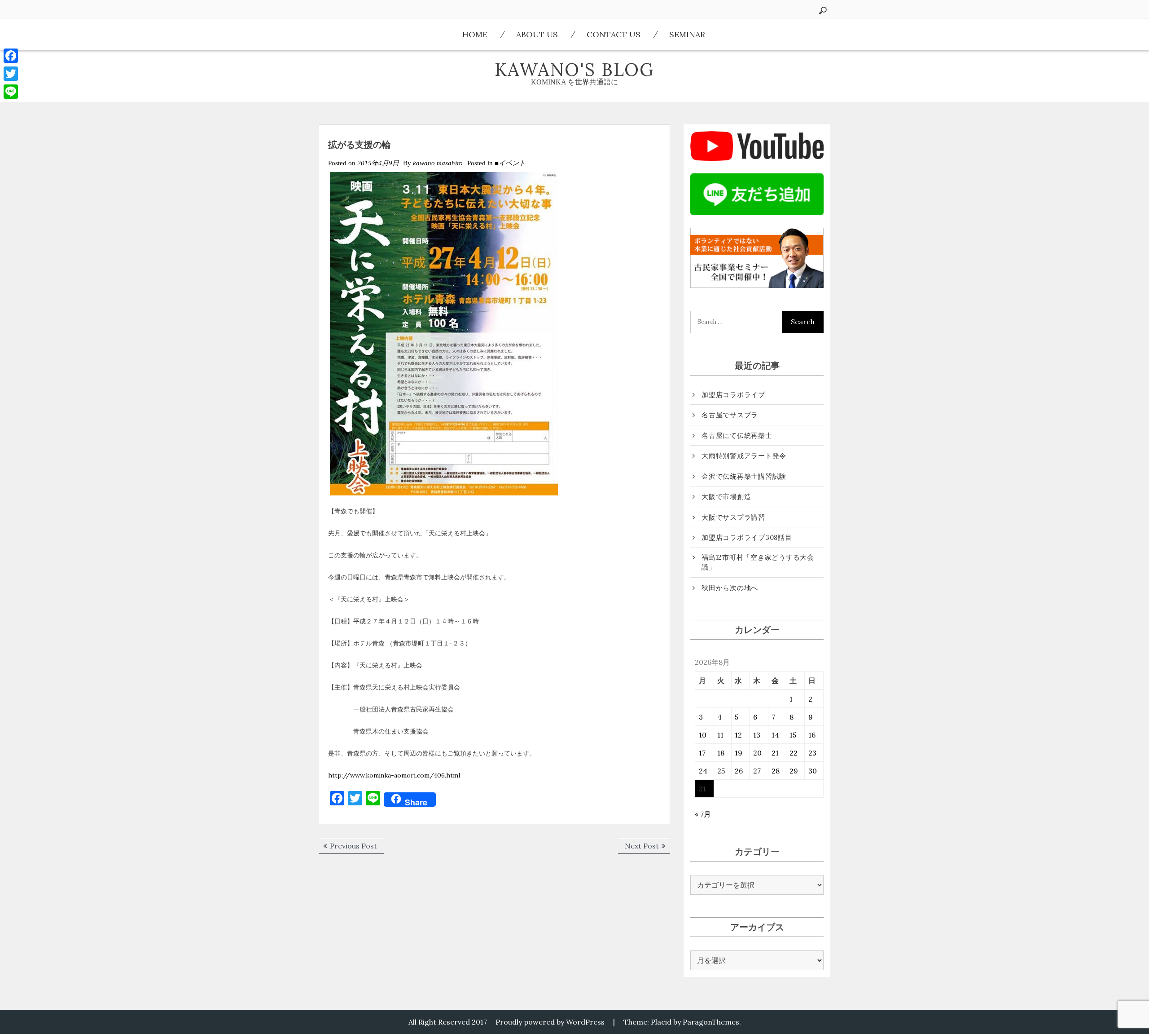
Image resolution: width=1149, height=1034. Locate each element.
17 (702, 752)
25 (721, 770)
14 (775, 734)
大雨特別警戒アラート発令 (744, 455)
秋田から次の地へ (730, 587)
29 (793, 770)
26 (739, 770)
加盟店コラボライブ (733, 394)
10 (702, 734)
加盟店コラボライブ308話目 (747, 537)
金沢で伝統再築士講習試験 (744, 476)
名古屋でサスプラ (730, 415)
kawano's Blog (574, 69)
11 (720, 734)
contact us (613, 34)
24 (703, 770)
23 (812, 752)
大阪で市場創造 (726, 496)
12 (738, 734)
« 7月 (703, 813)
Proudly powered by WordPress (550, 1021)
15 (792, 734)
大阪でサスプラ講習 (733, 517)
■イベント (510, 163)
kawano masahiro (438, 163)
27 (757, 770)
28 (776, 770)
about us (537, 34)
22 (793, 752)
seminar (687, 34)
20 (757, 752)
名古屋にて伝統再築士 (737, 435)
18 (720, 752)
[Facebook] (11, 56)
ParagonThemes (711, 1021)
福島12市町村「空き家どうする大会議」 (758, 562)
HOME (474, 34)
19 (738, 752)
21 (775, 752)
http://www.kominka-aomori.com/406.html (394, 775)
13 (756, 734)
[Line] (11, 92)
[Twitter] (11, 74)
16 (812, 734)
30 (812, 770)
